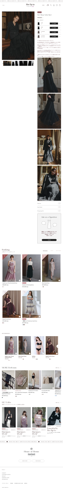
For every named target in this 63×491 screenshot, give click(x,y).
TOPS (51, 250)
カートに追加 (54, 23)
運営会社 (25, 483)
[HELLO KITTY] (48, 5)
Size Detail (39, 207)
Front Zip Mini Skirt (46, 390)
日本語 (43, 5)
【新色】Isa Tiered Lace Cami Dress (29, 320)
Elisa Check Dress (45, 283)
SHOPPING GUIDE (45, 40)
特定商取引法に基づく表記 (19, 483)
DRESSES (45, 250)
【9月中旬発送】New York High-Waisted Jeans (7, 393)
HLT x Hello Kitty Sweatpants (21, 392)
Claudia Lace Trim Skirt (33, 390)
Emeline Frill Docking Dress (28, 284)
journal (49, 426)
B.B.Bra (33, 356)
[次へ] (33, 63)
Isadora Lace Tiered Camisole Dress (9, 283)
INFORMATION (5, 479)
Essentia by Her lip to (52, 429)
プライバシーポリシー (5, 483)
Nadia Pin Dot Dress (6, 319)
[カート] (60, 5)
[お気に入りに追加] (60, 23)
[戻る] (2, 63)
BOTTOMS (58, 250)
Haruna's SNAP (6, 433)
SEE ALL (58, 367)
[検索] (51, 5)
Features (39, 203)
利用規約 (11, 483)
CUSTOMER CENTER (6, 474)
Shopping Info (40, 210)
